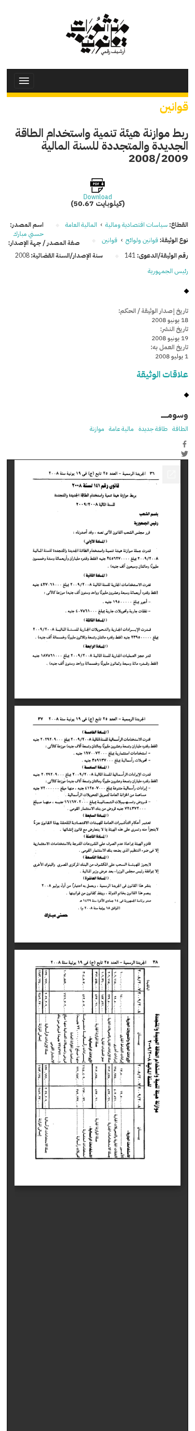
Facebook (184, 444)
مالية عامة (121, 429)
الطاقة (180, 429)
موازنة (97, 429)
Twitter (184, 453)
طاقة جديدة (153, 429)
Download (97, 197)
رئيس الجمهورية (168, 271)
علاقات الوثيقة (162, 374)
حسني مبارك (28, 234)
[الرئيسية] (97, 34)
